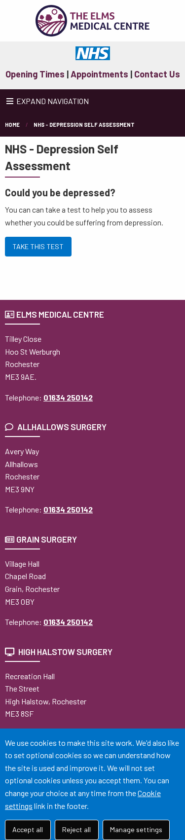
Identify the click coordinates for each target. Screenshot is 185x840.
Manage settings (136, 829)
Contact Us (157, 74)
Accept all (27, 829)
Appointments (99, 74)
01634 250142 (68, 397)
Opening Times (35, 74)
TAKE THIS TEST (38, 246)
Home (12, 124)
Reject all (76, 829)
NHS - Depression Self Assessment (84, 124)
